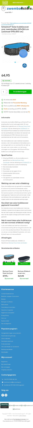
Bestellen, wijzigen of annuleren (10, 296)
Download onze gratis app (8, 336)
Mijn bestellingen (6, 364)
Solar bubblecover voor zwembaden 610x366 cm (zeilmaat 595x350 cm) (16, 23)
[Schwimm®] (25, 65)
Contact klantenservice (7, 294)
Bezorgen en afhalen (7, 302)
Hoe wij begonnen (6, 324)
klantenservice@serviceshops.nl (12, 382)
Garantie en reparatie (7, 310)
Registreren (4, 362)
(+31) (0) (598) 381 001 (10, 379)
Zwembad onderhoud (7, 341)
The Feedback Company (19, 419)
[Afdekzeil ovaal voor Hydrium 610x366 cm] (24, 259)
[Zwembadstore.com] (5, 2)
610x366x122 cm (24, 129)
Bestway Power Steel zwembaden (18, 243)
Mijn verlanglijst (5, 367)
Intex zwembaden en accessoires (10, 347)
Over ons (3, 318)
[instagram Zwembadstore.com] (6, 395)
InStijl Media (22, 416)
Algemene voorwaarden (7, 313)
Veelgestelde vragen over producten (11, 333)
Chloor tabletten (5, 339)
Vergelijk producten (6, 370)
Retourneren (4, 305)
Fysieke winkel (5, 321)
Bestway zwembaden (7, 349)
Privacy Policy (5, 316)
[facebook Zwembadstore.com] (2, 395)
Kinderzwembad (5, 344)
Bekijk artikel (9, 264)
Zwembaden (4, 352)
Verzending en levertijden (8, 307)
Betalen (3, 299)
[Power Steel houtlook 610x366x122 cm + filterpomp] (9, 259)
